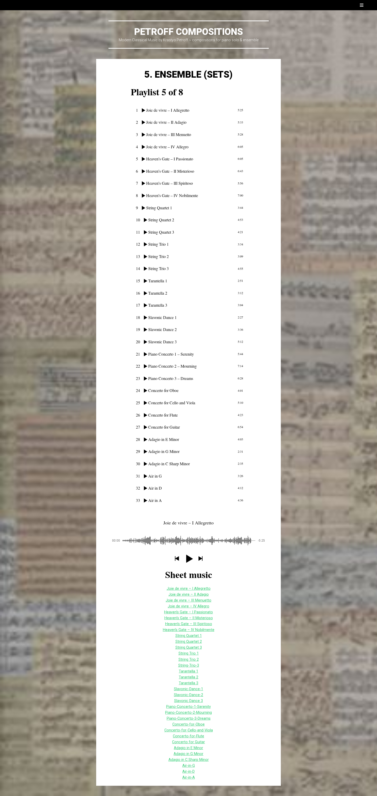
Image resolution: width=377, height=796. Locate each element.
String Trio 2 (188, 659)
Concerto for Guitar (188, 742)
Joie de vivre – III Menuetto (188, 600)
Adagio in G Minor (188, 754)
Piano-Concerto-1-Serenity (188, 707)
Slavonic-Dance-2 (188, 695)
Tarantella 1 (188, 671)
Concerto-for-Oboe (188, 724)
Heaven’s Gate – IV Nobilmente (188, 630)
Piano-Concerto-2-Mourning (188, 712)
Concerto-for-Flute (188, 736)
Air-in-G (188, 765)
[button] (177, 559)
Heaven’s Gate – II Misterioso (188, 618)
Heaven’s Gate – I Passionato (188, 612)
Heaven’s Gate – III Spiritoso (188, 624)
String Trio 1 (188, 653)
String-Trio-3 (188, 665)
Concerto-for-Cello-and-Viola (188, 730)
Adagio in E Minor (188, 748)
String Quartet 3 (188, 647)
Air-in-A (188, 777)
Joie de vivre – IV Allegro (188, 606)
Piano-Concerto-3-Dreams (189, 718)
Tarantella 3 (188, 683)
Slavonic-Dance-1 (188, 689)
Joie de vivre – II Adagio (188, 594)
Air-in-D (188, 771)
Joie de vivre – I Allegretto (189, 588)
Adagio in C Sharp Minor (188, 760)
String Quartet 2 (188, 641)
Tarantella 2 (188, 677)
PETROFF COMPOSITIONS (188, 31)
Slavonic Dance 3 (188, 701)
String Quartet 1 (188, 636)
